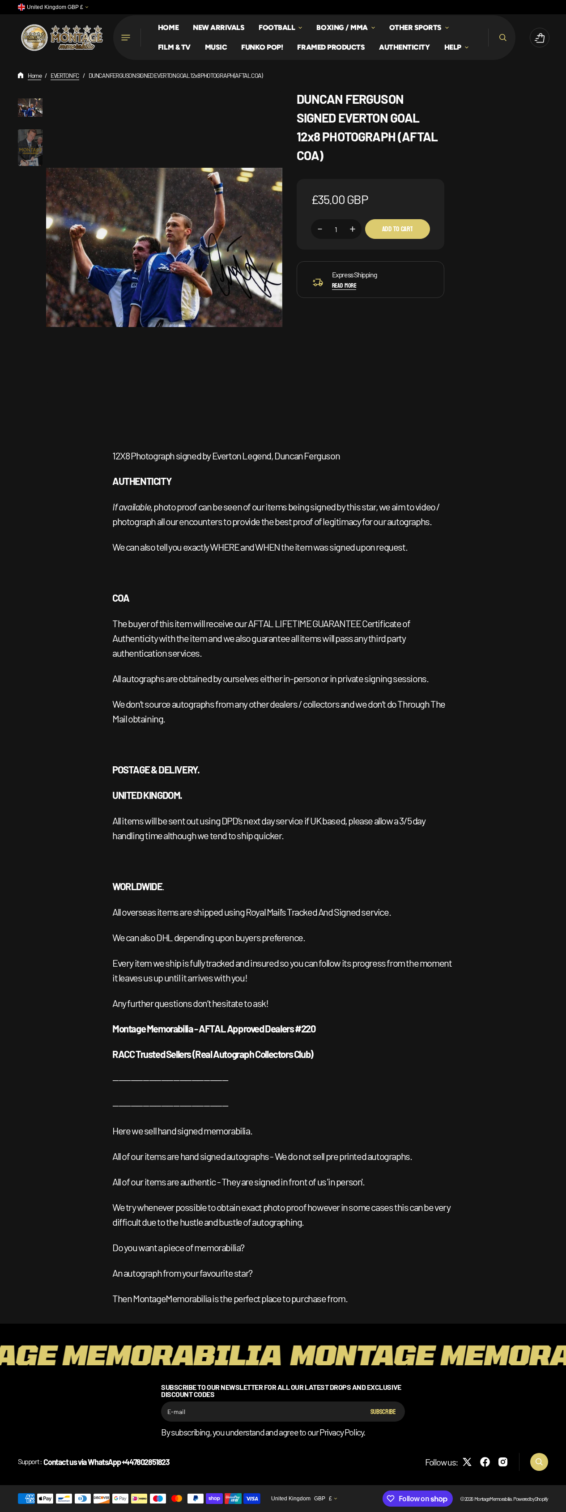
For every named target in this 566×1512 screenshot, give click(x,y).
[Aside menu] (127, 38)
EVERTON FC (65, 75)
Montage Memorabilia (492, 1498)
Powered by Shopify (530, 1498)
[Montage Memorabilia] (62, 37)
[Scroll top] (555, 1501)
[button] (501, 38)
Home (34, 75)
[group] (30, 107)
